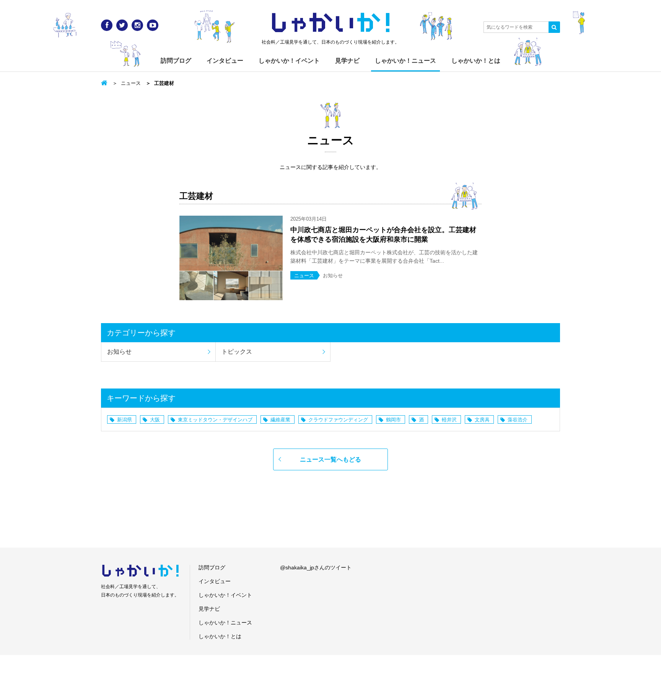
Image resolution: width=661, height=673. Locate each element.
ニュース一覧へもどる (330, 459)
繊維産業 (280, 420)
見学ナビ (347, 60)
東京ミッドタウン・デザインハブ (215, 420)
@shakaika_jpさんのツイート (316, 567)
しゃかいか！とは (475, 60)
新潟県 (124, 420)
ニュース (131, 83)
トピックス (236, 351)
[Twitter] (122, 25)
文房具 (482, 420)
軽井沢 (449, 420)
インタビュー (225, 60)
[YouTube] (152, 25)
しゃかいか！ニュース (405, 60)
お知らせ (119, 351)
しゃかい (330, 22)
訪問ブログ (176, 60)
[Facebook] (106, 25)
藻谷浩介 (517, 420)
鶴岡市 (393, 420)
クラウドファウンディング (338, 420)
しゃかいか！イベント (289, 60)
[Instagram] (137, 25)
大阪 (155, 420)
